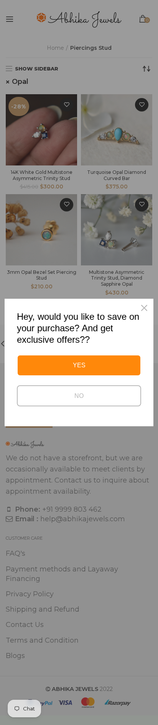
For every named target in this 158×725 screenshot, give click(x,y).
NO (79, 396)
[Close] (144, 308)
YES (79, 365)
